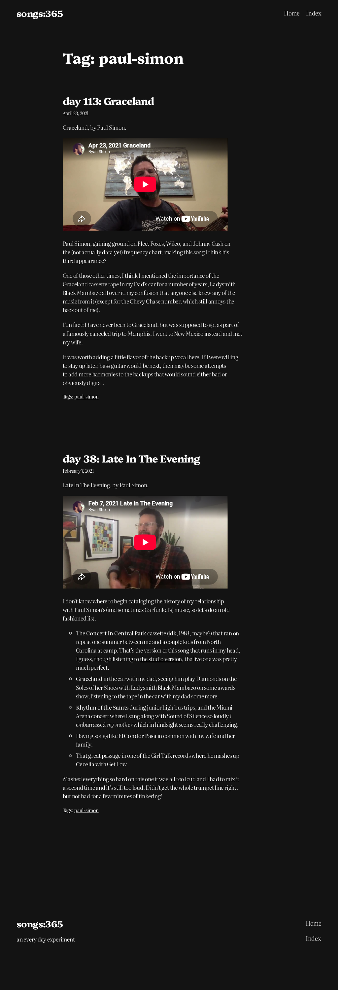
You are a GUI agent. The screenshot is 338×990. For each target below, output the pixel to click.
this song (194, 252)
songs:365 (40, 13)
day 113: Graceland (108, 101)
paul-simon (86, 396)
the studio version (161, 659)
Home (292, 13)
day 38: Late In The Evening (131, 458)
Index (313, 13)
